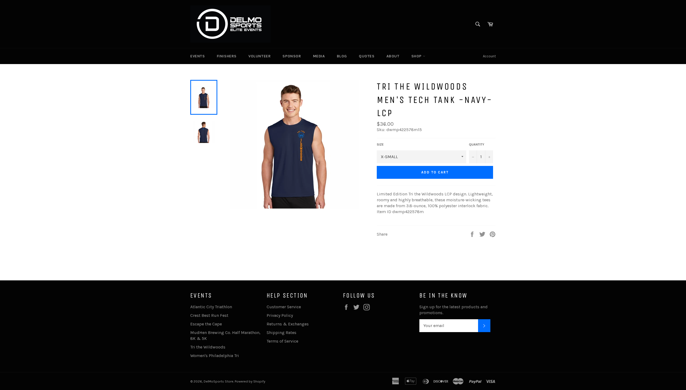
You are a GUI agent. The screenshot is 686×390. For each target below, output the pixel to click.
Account (489, 56)
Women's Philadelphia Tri (214, 355)
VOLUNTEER (259, 56)
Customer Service (284, 306)
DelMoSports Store (218, 381)
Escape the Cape (206, 323)
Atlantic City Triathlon (211, 306)
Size (380, 144)
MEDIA (319, 56)
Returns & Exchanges (288, 323)
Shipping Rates (281, 332)
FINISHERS (227, 56)
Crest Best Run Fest (209, 315)
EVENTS (197, 56)
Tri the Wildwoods (207, 347)
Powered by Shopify (250, 381)
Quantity (476, 144)
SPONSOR (291, 56)
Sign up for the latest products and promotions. (453, 309)
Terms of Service (282, 341)
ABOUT (393, 56)
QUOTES (367, 56)
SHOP (417, 56)
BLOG (342, 56)
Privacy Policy (280, 315)
